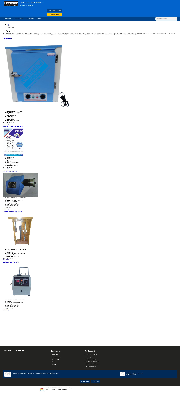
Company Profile (18, 18)
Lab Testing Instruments (91, 354)
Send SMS (96, 381)
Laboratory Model (90, 357)
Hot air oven (7, 38)
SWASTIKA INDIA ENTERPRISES (31, 4)
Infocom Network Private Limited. (63, 389)
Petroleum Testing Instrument (92, 364)
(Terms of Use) (69, 387)
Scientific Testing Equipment (92, 361)
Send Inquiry (55, 14)
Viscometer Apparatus (91, 366)
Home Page (7, 18)
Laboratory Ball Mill (10, 171)
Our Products (30, 18)
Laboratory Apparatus (91, 359)
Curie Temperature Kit (11, 262)
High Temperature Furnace (12, 126)
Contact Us (40, 18)
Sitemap (54, 364)
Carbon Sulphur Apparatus (12, 212)
